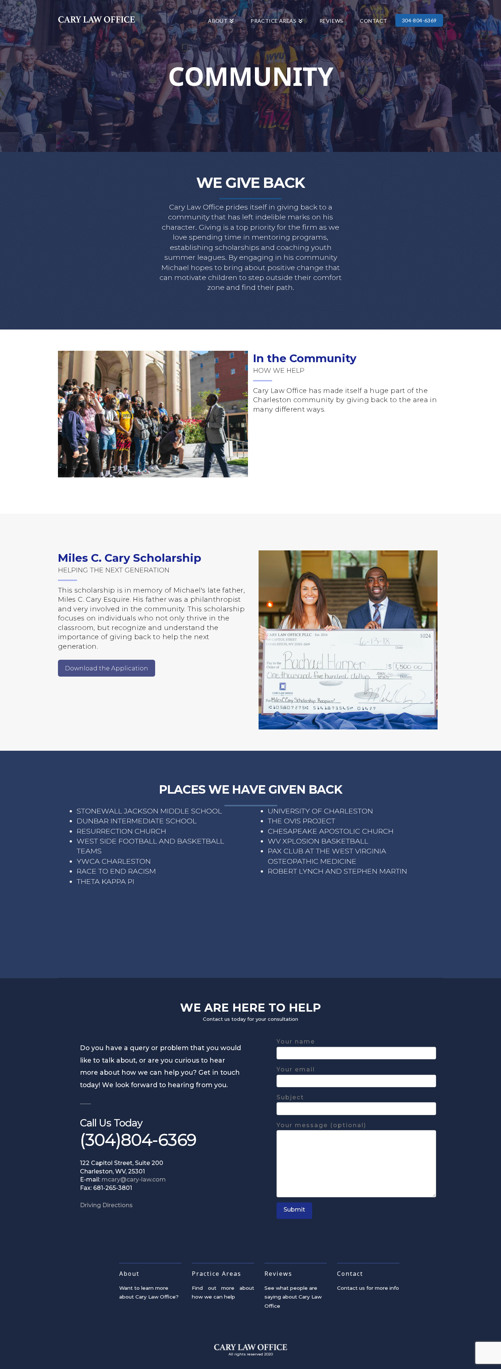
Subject (290, 1097)
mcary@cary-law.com (134, 1179)
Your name (296, 1041)
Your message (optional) (321, 1125)
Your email (296, 1069)
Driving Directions (106, 1205)
